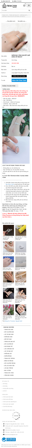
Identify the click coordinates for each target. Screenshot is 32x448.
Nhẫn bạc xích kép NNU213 (20, 269)
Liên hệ (4, 390)
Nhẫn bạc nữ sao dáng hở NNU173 (20, 284)
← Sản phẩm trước (10, 21)
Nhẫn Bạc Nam (8, 336)
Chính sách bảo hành (8, 397)
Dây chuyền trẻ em (9, 363)
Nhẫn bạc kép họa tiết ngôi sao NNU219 (20, 301)
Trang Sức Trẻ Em (9, 358)
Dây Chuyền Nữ (8, 344)
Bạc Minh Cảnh (10, 184)
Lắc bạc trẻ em (8, 368)
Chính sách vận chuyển (8, 404)
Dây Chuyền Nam (9, 332)
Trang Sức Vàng (9, 372)
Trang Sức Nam (8, 329)
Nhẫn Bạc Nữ (23, 15)
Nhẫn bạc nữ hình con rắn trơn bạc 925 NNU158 (20, 318)
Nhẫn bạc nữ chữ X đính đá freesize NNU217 (8, 285)
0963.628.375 (6, 1)
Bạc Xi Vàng (7, 370)
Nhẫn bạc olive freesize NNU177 (7, 269)
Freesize (12, 321)
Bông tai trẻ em (8, 360)
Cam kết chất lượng (7, 406)
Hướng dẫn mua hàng (8, 388)
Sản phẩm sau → (22, 21)
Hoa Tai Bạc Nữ (8, 346)
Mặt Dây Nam (7, 339)
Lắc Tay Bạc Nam (8, 334)
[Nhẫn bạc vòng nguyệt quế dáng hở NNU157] (16, 37)
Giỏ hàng (5, 383)
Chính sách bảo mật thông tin (10, 401)
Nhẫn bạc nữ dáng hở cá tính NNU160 (20, 254)
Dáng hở (7, 321)
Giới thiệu (5, 386)
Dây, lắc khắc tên (9, 365)
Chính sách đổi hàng (8, 399)
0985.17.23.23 (17, 1)
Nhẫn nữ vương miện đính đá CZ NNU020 (7, 318)
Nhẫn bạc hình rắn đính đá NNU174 (8, 254)
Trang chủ (5, 15)
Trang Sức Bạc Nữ (14, 15)
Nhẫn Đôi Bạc (8, 356)
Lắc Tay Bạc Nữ (8, 351)
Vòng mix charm (8, 375)
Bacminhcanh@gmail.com (11, 434)
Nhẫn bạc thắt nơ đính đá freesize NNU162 (7, 301)
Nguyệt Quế (19, 321)
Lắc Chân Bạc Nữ (9, 348)
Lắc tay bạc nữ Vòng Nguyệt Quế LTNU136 (20, 238)
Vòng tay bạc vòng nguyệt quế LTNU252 (8, 238)
